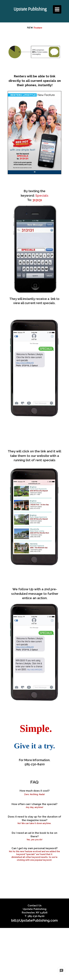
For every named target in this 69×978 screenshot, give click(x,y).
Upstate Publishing (30, 8)
